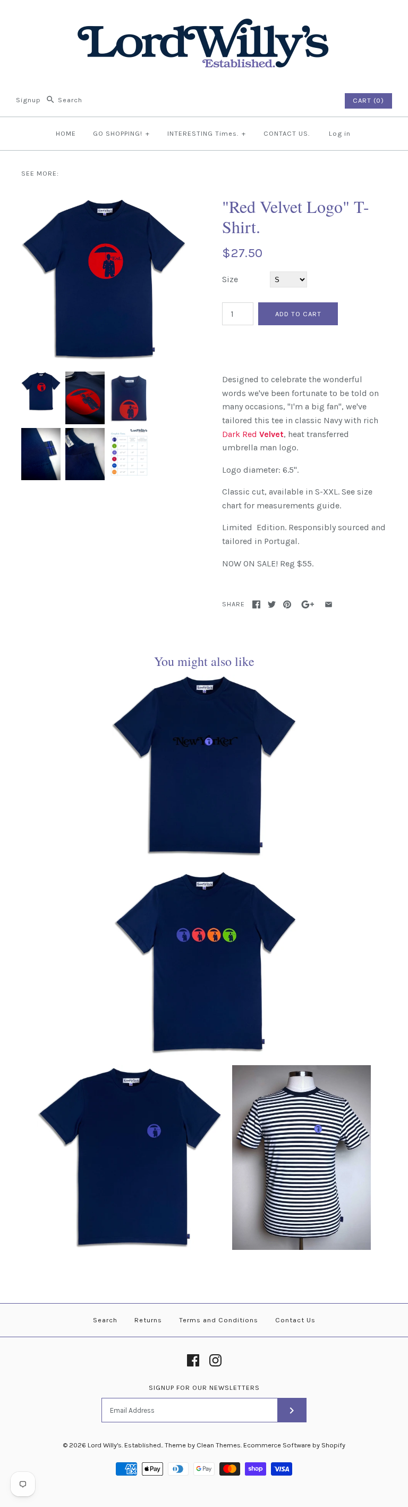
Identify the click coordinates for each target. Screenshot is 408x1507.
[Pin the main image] (287, 604)
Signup (28, 100)
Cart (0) (368, 100)
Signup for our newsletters (204, 1387)
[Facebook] (193, 1360)
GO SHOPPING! (121, 133)
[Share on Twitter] (272, 604)
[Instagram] (215, 1360)
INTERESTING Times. (206, 133)
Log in (340, 133)
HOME (66, 133)
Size (230, 279)
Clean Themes (219, 1445)
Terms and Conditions (218, 1320)
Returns (148, 1320)
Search (105, 1320)
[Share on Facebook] (256, 604)
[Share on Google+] (308, 604)
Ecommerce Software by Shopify (294, 1445)
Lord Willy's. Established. (125, 1445)
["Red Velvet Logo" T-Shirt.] (103, 203)
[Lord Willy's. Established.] (204, 17)
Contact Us (295, 1320)
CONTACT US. (287, 133)
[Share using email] (329, 604)
